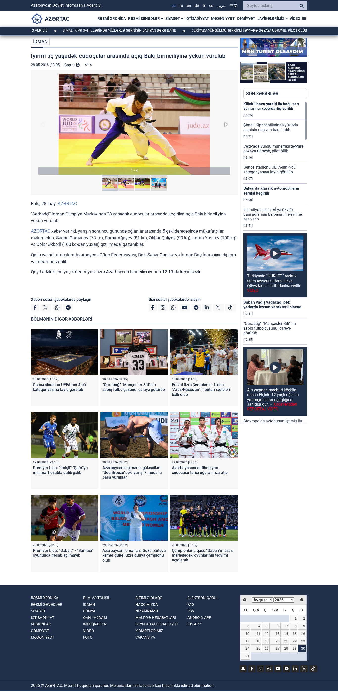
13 (278, 634)
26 (267, 648)
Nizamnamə (146, 611)
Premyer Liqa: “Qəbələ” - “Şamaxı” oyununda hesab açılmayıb (63, 553)
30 (303, 648)
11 (258, 634)
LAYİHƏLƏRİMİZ (271, 18)
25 (258, 648)
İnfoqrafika (94, 624)
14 (286, 634)
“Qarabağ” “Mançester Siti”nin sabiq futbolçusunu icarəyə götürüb (133, 387)
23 (303, 641)
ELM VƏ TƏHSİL (96, 598)
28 (286, 648)
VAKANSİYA (145, 637)
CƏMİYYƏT (246, 18)
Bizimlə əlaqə (148, 598)
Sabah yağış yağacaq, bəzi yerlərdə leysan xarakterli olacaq (272, 304)
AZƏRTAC (67, 203)
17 (247, 641)
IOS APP (194, 624)
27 (278, 648)
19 (267, 641)
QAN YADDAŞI (95, 618)
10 (247, 634)
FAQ (190, 604)
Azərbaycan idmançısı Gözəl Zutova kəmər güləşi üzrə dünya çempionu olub (134, 555)
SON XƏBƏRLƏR (262, 93)
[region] (275, 263)
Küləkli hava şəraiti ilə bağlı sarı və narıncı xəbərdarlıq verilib (271, 106)
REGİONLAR (41, 624)
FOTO (87, 637)
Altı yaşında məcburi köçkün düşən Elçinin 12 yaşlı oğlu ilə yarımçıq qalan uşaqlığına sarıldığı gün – (273, 399)
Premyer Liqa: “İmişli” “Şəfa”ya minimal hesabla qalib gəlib (60, 470)
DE (197, 5)
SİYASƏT (173, 18)
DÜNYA (89, 611)
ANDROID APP (199, 618)
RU (181, 5)
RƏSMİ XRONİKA (111, 18)
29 (295, 648)
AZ (174, 5)
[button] (134, 124)
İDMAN (40, 41)
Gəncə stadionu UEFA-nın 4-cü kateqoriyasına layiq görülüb (59, 387)
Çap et (70, 65)
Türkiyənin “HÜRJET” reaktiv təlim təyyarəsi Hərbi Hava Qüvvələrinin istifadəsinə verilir (273, 283)
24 (247, 648)
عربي (221, 5)
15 (295, 634)
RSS (190, 611)
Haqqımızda (146, 604)
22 (295, 641)
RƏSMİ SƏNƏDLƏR (144, 18)
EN (189, 5)
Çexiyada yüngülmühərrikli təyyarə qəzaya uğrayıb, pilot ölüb (225, 30)
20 (278, 641)
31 (247, 656)
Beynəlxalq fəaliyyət (156, 624)
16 (303, 634)
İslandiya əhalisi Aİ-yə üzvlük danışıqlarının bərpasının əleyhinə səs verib (272, 214)
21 (286, 641)
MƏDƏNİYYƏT (223, 18)
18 (258, 641)
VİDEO (295, 18)
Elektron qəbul (202, 598)
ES (211, 5)
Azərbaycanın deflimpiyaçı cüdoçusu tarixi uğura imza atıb (200, 470)
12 (267, 634)
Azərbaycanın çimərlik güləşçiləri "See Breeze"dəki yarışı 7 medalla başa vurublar (132, 472)
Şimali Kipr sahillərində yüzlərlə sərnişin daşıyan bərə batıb (95, 30)
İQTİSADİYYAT (197, 18)
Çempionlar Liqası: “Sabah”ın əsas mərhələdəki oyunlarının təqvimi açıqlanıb (202, 555)
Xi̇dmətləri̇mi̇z (149, 631)
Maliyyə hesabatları (155, 618)
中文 (233, 5)
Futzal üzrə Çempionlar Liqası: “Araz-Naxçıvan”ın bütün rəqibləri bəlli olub (201, 389)
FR (204, 5)
